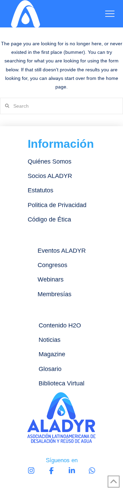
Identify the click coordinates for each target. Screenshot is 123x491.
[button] (109, 14)
